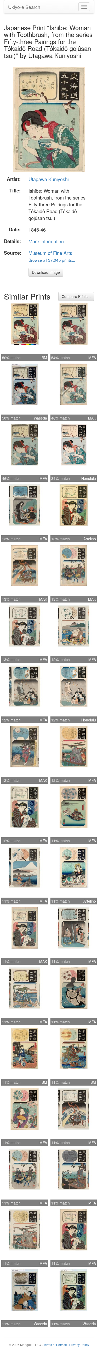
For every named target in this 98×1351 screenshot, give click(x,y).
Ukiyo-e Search (24, 6)
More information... (48, 241)
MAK (92, 418)
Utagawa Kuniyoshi (48, 179)
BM (44, 357)
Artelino (89, 538)
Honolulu (88, 478)
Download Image (46, 272)
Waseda (40, 418)
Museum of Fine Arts (50, 252)
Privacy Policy (79, 1344)
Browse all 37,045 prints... (51, 260)
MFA (92, 357)
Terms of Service (55, 1344)
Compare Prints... (76, 296)
